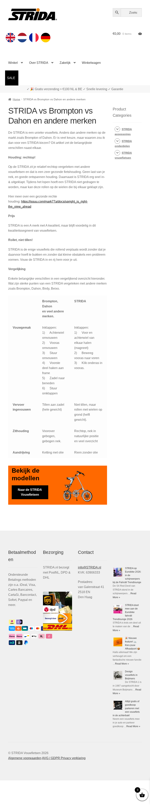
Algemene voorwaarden (24, 758)
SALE (11, 78)
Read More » (122, 663)
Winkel (13, 62)
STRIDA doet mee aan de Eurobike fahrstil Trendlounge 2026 (126, 612)
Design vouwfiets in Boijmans (131, 675)
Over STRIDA (38, 62)
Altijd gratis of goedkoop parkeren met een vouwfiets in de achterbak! (126, 708)
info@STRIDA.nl (89, 567)
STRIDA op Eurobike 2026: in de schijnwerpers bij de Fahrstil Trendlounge (127, 575)
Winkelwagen (91, 62)
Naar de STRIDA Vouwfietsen (30, 492)
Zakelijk (65, 62)
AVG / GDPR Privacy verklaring (64, 758)
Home (16, 99)
